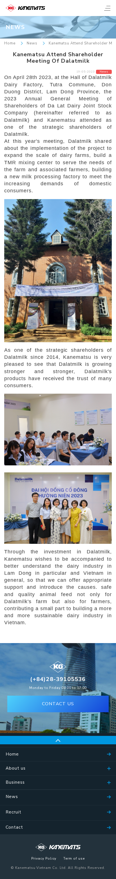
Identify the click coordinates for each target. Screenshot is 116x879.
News (32, 43)
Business (15, 782)
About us (16, 768)
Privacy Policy (43, 859)
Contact (14, 827)
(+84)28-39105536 (58, 679)
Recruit (13, 812)
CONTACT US (58, 704)
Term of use (74, 859)
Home (9, 43)
